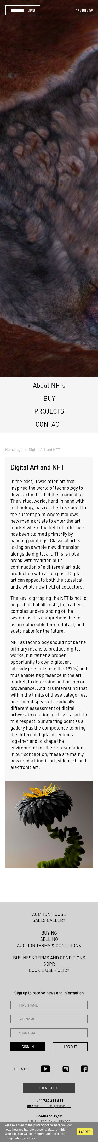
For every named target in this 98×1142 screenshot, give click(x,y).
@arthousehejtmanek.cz (49, 1105)
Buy (49, 398)
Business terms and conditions (49, 957)
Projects (49, 410)
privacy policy (43, 1125)
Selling (49, 939)
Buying (49, 933)
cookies (29, 1138)
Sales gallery (49, 920)
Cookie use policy (49, 970)
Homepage (14, 449)
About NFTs (49, 385)
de (91, 10)
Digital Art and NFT (44, 449)
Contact (49, 424)
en (84, 10)
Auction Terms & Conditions (49, 945)
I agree (84, 1132)
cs (77, 10)
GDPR (49, 964)
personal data (44, 1130)
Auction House (49, 914)
